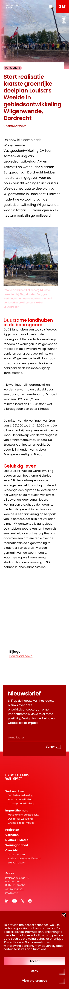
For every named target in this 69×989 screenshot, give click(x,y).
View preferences (34, 981)
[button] (63, 915)
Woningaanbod (16, 845)
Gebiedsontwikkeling (20, 795)
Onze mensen (16, 854)
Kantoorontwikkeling (20, 799)
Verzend (52, 747)
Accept (34, 961)
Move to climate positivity (23, 814)
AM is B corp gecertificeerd (24, 858)
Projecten (12, 829)
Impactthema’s (16, 810)
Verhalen (12, 835)
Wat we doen (14, 791)
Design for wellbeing (20, 818)
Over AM (11, 850)
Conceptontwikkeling (21, 803)
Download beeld (20, 656)
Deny (34, 971)
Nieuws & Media (16, 840)
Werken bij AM (16, 862)
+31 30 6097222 (14, 889)
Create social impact (21, 823)
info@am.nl (12, 893)
